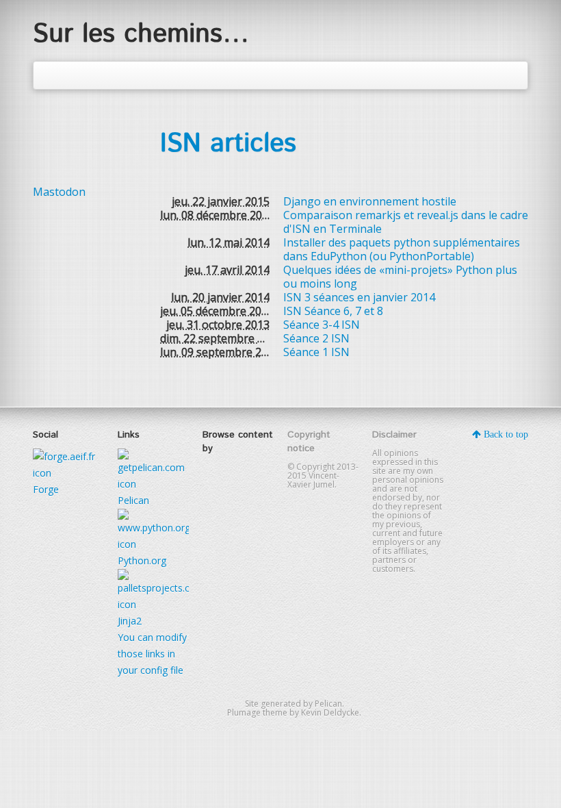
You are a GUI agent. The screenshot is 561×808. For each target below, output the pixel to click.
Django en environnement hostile (369, 201)
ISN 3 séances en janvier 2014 (359, 297)
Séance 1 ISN (316, 351)
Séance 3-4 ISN (321, 324)
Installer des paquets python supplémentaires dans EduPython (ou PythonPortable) (401, 249)
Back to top (504, 434)
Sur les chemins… (141, 34)
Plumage (244, 712)
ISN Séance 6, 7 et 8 (333, 310)
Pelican (328, 703)
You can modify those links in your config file (152, 654)
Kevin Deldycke (330, 712)
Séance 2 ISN (316, 338)
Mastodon (59, 191)
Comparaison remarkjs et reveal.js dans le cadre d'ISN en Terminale (405, 221)
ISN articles (228, 144)
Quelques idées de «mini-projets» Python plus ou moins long (400, 276)
